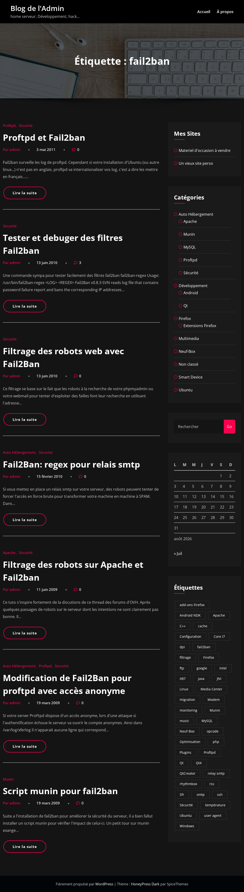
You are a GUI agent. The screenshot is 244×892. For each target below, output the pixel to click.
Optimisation (190, 741)
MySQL (189, 247)
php (216, 741)
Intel (223, 668)
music (184, 720)
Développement (193, 285)
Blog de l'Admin (37, 8)
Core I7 (219, 636)
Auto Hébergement (19, 452)
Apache (9, 552)
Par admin (11, 149)
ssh (220, 794)
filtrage (185, 657)
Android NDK (190, 615)
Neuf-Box (187, 351)
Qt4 (199, 763)
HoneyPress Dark (145, 884)
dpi (182, 647)
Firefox (185, 318)
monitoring (188, 710)
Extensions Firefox (199, 325)
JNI (219, 678)
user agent (212, 815)
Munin (8, 779)
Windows (187, 826)
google (202, 668)
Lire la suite (25, 192)
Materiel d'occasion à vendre (204, 150)
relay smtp (216, 773)
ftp (182, 668)
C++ (183, 626)
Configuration (190, 636)
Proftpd (9, 125)
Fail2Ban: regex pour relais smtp (71, 464)
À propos (225, 11)
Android (190, 292)
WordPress (104, 884)
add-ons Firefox (192, 605)
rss (211, 784)
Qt (185, 305)
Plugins (185, 752)
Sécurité (26, 125)
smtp (201, 794)
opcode (213, 731)
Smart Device (191, 377)
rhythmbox (188, 784)
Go (229, 426)
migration (187, 699)
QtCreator (187, 773)
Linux (184, 689)
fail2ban (203, 647)
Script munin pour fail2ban (60, 791)
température (215, 805)
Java (201, 678)
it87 (183, 678)
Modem (214, 699)
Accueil (203, 11)
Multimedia (189, 338)
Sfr (182, 794)
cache (202, 626)
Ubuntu (186, 390)
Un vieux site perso (196, 163)
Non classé (188, 364)
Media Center (211, 689)
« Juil (178, 553)
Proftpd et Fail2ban (44, 137)
